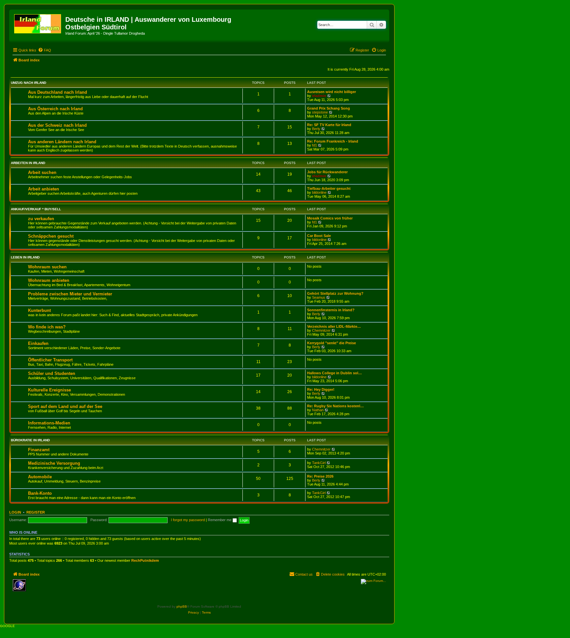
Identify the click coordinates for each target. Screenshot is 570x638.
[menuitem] (44, 50)
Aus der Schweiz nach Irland (57, 125)
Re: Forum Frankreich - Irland (332, 141)
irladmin (319, 96)
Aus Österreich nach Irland (55, 108)
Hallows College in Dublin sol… (334, 373)
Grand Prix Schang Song (328, 108)
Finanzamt (38, 449)
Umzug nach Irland (28, 82)
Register (35, 512)
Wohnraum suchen (47, 266)
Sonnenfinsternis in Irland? (331, 310)
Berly (316, 129)
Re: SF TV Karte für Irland (329, 125)
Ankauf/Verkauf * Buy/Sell (36, 209)
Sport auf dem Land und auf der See (65, 406)
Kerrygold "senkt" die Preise (331, 343)
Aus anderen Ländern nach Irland (62, 141)
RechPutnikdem (145, 560)
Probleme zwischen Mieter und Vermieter (70, 293)
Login (15, 512)
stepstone (320, 112)
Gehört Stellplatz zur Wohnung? (335, 293)
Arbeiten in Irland (28, 163)
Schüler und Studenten (51, 373)
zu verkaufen (41, 218)
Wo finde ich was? (47, 326)
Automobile (40, 476)
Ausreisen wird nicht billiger (331, 92)
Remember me (220, 520)
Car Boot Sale (319, 236)
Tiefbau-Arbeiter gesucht (329, 188)
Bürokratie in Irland (30, 440)
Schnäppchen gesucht (51, 236)
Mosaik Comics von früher (330, 218)
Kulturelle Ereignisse (49, 389)
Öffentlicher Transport (50, 359)
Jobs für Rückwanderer (327, 172)
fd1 (314, 145)
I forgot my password (188, 520)
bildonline (319, 192)
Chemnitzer (321, 330)
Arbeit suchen (42, 172)
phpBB (181, 606)
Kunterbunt (39, 310)
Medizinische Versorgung (54, 463)
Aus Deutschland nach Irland (57, 92)
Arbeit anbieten (43, 188)
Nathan (318, 410)
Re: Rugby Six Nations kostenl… (335, 406)
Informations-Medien (49, 422)
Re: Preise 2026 (320, 476)
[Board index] (38, 22)
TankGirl (319, 463)
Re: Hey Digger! (320, 389)
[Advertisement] (76, 589)
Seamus (318, 297)
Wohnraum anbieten (48, 280)
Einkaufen (38, 343)
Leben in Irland (25, 257)
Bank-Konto (40, 493)
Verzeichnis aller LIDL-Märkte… (334, 326)
